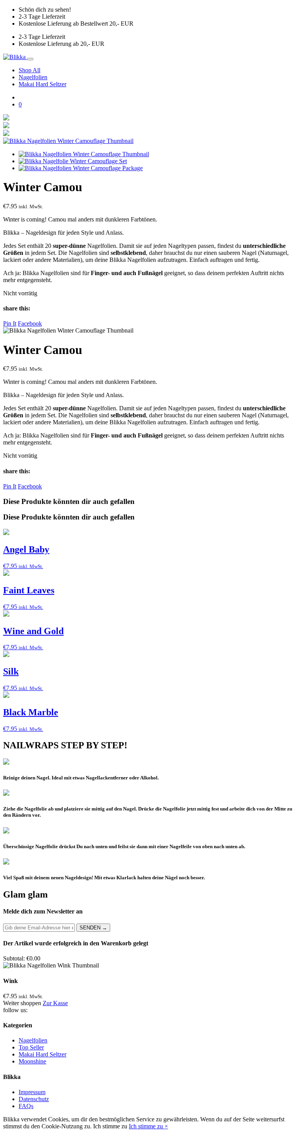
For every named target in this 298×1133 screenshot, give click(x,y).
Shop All (29, 70)
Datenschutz (34, 1099)
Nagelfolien (33, 77)
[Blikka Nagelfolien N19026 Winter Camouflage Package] (81, 168)
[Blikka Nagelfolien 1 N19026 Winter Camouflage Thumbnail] (68, 141)
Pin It (9, 323)
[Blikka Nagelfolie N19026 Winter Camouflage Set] (73, 161)
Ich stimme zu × (148, 1126)
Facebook (30, 323)
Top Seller (31, 1047)
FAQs (26, 1106)
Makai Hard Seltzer (42, 84)
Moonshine (32, 1061)
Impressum (32, 1092)
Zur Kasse (55, 1003)
